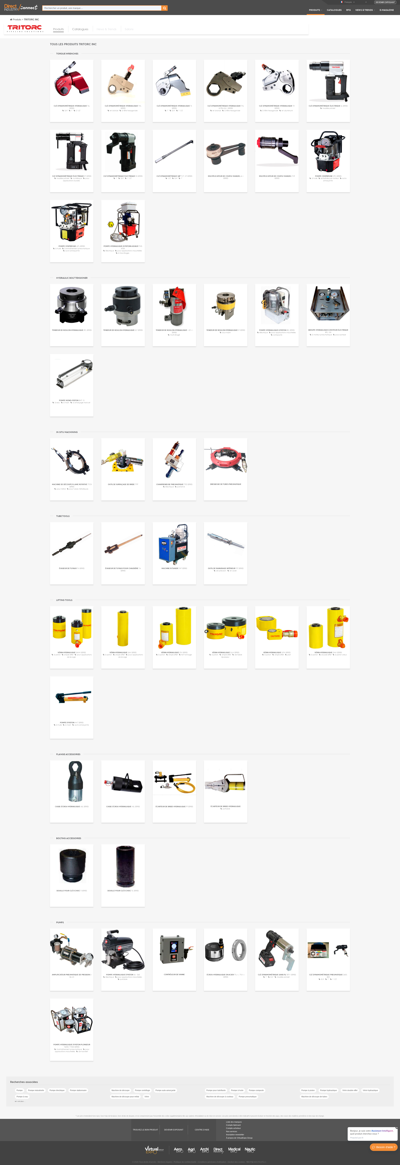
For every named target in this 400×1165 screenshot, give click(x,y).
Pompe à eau (22, 1097)
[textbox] (102, 8)
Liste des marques (234, 1122)
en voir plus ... (20, 1101)
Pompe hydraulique (328, 1090)
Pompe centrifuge (142, 1090)
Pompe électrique (57, 1090)
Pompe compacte (256, 1090)
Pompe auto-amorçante (165, 1090)
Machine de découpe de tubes (314, 1097)
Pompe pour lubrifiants (216, 1090)
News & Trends (364, 9)
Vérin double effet (349, 1090)
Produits (314, 9)
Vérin (147, 1097)
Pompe (20, 1090)
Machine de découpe (121, 1090)
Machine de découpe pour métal (125, 1097)
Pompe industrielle (36, 1090)
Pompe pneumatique (248, 1097)
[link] (373, 1134)
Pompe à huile (237, 1090)
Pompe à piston (308, 1090)
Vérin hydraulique (370, 1090)
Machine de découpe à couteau (219, 1097)
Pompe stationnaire (78, 1090)
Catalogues (334, 9)
